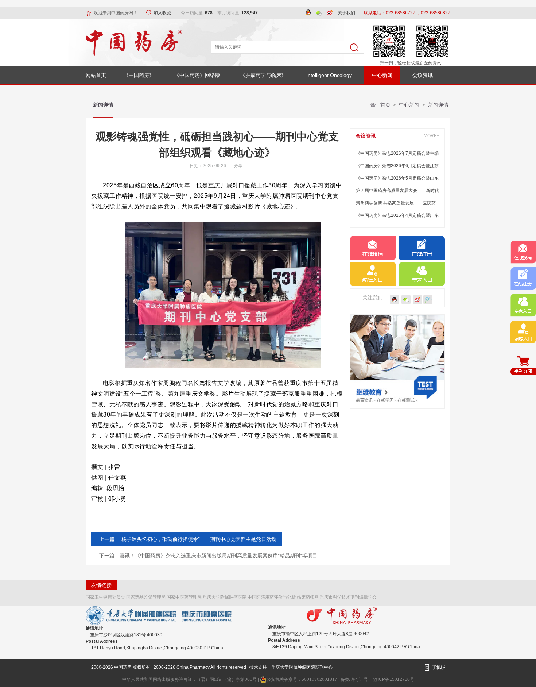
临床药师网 (308, 597)
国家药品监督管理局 (146, 597)
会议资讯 (422, 75)
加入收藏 (163, 12)
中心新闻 (382, 75)
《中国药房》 (139, 75)
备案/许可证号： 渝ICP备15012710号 (377, 679)
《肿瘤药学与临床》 (263, 75)
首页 (385, 105)
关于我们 (346, 12)
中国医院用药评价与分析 (272, 597)
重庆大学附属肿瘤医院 (224, 597)
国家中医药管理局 (184, 597)
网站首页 (96, 75)
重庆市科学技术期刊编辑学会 (348, 597)
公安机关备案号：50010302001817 (302, 679)
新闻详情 (103, 105)
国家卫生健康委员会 (105, 597)
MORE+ (431, 135)
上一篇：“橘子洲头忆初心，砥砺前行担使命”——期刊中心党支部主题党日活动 (187, 539)
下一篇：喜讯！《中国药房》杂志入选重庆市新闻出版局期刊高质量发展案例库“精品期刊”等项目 (208, 556)
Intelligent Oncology (329, 75)
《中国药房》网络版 (197, 75)
